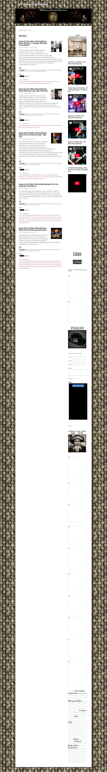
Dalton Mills (76, 712)
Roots (38, 83)
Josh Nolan (81, 730)
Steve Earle (77, 751)
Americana (29, 81)
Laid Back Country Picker (41, 218)
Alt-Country (24, 81)
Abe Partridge (71, 691)
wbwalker (26, 47)
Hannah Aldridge (71, 718)
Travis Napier (84, 759)
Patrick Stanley (22, 220)
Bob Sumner (84, 701)
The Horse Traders (72, 755)
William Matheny (81, 762)
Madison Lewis (77, 737)
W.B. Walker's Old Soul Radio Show (33, 4)
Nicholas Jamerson (57, 218)
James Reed (80, 722)
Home (25, 30)
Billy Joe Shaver (71, 699)
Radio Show (31, 83)
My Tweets (70, 426)
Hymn (81, 720)
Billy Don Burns (84, 697)
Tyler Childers (81, 760)
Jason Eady (85, 722)
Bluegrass (39, 81)
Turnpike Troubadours (72, 760)
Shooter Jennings (71, 751)
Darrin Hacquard (50, 217)
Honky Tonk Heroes (75, 720)
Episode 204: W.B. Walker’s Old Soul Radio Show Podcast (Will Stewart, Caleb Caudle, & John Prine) (33, 90)
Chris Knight (77, 705)
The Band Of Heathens (72, 753)
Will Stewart (48, 83)
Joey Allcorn (70, 728)
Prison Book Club (76, 743)
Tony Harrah (81, 757)
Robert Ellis (81, 745)
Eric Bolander (83, 714)
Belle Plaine (73, 697)
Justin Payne (77, 731)
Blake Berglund (56, 175)
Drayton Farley (76, 714)
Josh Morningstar (74, 730)
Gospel (85, 716)
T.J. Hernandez (43, 83)
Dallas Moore (71, 712)
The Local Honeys (30, 178)
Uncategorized (26, 79)
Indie (55, 81)
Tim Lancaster (75, 757)
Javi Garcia (77, 724)
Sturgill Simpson (84, 751)
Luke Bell (51, 176)
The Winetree (37, 178)
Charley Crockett (83, 703)
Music (24, 83)
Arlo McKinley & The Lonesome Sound (44, 175)
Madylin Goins (84, 737)
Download (41, 71)
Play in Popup (36, 71)
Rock (36, 83)
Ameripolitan (33, 81)
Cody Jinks (85, 706)
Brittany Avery (71, 703)
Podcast (27, 83)
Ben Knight (55, 215)
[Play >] (20, 68)
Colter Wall (78, 708)
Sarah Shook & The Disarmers (78, 749)
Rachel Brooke (84, 743)
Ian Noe (39, 176)
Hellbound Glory (78, 718)
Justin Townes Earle (84, 731)
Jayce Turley (82, 724)
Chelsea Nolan (33, 217)
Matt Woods (70, 739)
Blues (42, 81)
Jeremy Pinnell (22, 218)
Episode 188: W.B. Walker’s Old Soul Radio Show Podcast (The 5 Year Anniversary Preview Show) (33, 229)
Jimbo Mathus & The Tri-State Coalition (79, 726)
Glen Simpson (81, 716)
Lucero (72, 735)
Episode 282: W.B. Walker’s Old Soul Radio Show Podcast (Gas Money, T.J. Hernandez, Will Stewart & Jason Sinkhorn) (33, 43)
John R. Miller (28, 218)
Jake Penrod (75, 722)
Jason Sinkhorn (71, 724)
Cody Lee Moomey (72, 708)
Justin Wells (46, 176)
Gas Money (52, 81)
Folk (48, 81)
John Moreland (77, 728)
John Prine (60, 125)
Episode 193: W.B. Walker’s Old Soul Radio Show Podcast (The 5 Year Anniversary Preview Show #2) (38, 185)
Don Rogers (70, 714)
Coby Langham (29, 176)
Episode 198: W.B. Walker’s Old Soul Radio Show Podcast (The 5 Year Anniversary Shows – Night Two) (33, 135)
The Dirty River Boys (82, 753)
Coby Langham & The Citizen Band (75, 706)
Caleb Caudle (47, 125)
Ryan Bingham (81, 748)
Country (45, 81)
